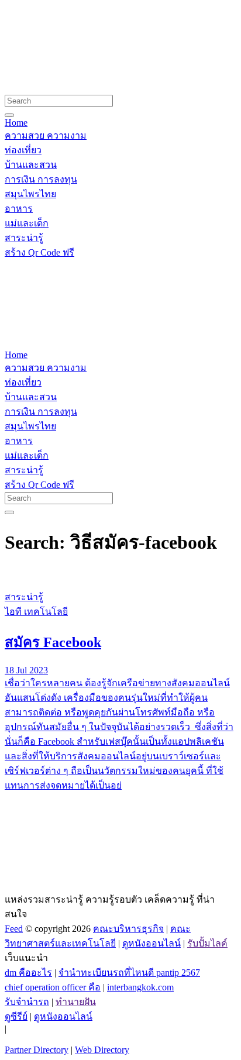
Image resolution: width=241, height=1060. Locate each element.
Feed (14, 929)
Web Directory (102, 1050)
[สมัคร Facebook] (120, 575)
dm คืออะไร (28, 973)
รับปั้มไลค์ (207, 943)
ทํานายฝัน (76, 1002)
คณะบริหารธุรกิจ (128, 929)
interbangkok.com (140, 987)
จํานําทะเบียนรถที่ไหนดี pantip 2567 (129, 973)
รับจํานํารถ (27, 1002)
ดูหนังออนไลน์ (151, 943)
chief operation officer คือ (53, 987)
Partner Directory (36, 1050)
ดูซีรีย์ (16, 1016)
